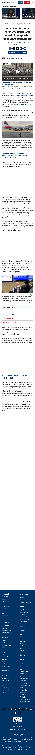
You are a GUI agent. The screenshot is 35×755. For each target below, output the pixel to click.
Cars (3, 685)
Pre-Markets (5, 664)
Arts (3, 692)
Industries (5, 659)
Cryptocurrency (6, 645)
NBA (21, 636)
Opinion (23, 655)
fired (23, 228)
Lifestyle (5, 675)
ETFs (3, 654)
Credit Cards (5, 604)
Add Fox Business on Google (18, 52)
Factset (23, 739)
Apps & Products (25, 701)
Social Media (24, 612)
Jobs (21, 669)
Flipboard (19, 709)
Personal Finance (5, 595)
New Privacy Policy (18, 726)
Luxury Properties (25, 602)
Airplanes (4, 687)
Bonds (3, 652)
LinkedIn (23, 709)
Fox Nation (23, 697)
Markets (5, 637)
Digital (22, 610)
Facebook (10, 48)
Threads (17, 48)
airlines (15, 338)
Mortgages (5, 599)
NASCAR (22, 641)
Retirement (5, 615)
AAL (13, 307)
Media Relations (25, 678)
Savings (4, 608)
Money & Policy (6, 630)
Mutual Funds (6, 666)
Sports (22, 631)
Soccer (22, 646)
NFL (21, 634)
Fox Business (8, 2)
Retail (3, 661)
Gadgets (22, 614)
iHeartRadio (19, 713)
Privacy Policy (24, 674)
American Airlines (17, 22)
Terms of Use (24, 671)
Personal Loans (6, 606)
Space (22, 626)
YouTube (15, 709)
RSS (27, 709)
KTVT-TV (26, 211)
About (22, 663)
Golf (21, 648)
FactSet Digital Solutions (20, 741)
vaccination (5, 113)
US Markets (5, 643)
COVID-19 (25, 104)
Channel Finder (24, 667)
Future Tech (23, 621)
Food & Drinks (6, 690)
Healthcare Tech (25, 619)
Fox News (23, 694)
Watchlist (5, 671)
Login (20, 2)
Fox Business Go (25, 699)
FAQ (21, 676)
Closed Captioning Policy (17, 735)
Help (17, 732)
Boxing (22, 643)
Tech (22, 607)
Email (24, 48)
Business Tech (24, 617)
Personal (22, 597)
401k (3, 613)
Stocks (4, 640)
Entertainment (6, 678)
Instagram (11, 709)
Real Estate (24, 594)
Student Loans (6, 601)
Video (22, 659)
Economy (5, 622)
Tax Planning (5, 618)
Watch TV (27, 2)
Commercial (23, 600)
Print (21, 48)
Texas (11, 100)
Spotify (15, 713)
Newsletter (31, 709)
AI (20, 624)
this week (27, 387)
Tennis (22, 650)
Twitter (13, 48)
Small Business (6, 632)
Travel (3, 683)
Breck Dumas (10, 58)
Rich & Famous (6, 680)
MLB (21, 639)
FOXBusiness (19, 58)
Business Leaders (7, 657)
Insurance (5, 611)
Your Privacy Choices (19, 729)
